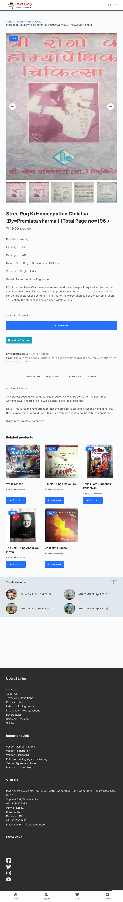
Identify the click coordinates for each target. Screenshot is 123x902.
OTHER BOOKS (41, 354)
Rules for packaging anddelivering (26, 759)
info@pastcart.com (35, 824)
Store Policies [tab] (73, 376)
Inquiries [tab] (91, 376)
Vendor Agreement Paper (21, 763)
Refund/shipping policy (20, 706)
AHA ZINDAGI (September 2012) (39, 608)
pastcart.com (23, 361)
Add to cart (61, 325)
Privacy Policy (14, 702)
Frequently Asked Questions (23, 710)
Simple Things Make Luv (60, 484)
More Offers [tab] (52, 376)
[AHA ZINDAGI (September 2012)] (11, 608)
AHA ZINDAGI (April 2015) (93, 608)
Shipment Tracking (17, 719)
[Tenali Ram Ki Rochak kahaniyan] (100, 461)
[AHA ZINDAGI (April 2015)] (69, 608)
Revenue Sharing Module (21, 767)
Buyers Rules (13, 714)
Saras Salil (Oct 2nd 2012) (35, 594)
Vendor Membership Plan (21, 746)
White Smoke (14, 484)
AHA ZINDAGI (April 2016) (93, 594)
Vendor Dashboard (17, 754)
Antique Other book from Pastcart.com (66, 358)
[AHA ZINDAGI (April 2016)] (69, 594)
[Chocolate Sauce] (61, 525)
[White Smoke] (23, 461)
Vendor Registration (18, 750)
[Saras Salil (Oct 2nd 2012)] (11, 594)
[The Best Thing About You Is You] (23, 525)
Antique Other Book (26, 358)
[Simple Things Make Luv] (61, 461)
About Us (11, 693)
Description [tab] (33, 376)
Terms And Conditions (19, 698)
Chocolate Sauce (56, 547)
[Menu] (115, 5)
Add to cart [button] (15, 500)
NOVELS (26, 354)
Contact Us (13, 689)
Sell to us (11, 723)
